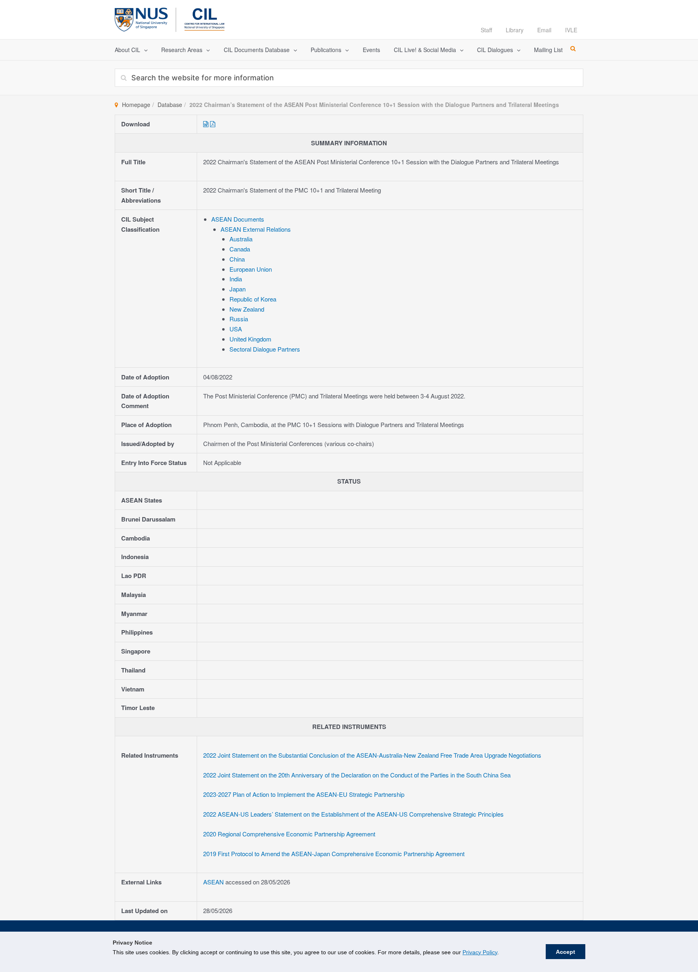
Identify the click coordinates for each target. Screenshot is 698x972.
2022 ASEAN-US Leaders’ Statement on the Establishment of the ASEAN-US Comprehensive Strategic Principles (353, 814)
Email (544, 30)
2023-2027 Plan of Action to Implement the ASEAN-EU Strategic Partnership (303, 794)
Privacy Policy (480, 952)
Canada (239, 249)
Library (515, 30)
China (237, 259)
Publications (326, 50)
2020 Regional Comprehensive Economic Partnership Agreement (290, 834)
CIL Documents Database (257, 50)
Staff (486, 30)
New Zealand (246, 309)
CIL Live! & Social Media (425, 50)
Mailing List (548, 50)
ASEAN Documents (237, 219)
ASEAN (214, 882)
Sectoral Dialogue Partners (264, 349)
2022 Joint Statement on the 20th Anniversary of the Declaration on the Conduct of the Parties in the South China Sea (357, 775)
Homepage (136, 105)
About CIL (127, 50)
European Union (250, 269)
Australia (240, 239)
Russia (238, 318)
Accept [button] (565, 952)
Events (371, 50)
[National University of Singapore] (141, 18)
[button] (143, 50)
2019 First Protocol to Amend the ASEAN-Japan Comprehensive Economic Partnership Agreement (334, 853)
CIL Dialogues (495, 50)
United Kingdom (250, 339)
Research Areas (181, 50)
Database (170, 105)
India (235, 278)
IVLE (571, 30)
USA (235, 329)
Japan (237, 289)
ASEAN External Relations (256, 229)
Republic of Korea (252, 299)
